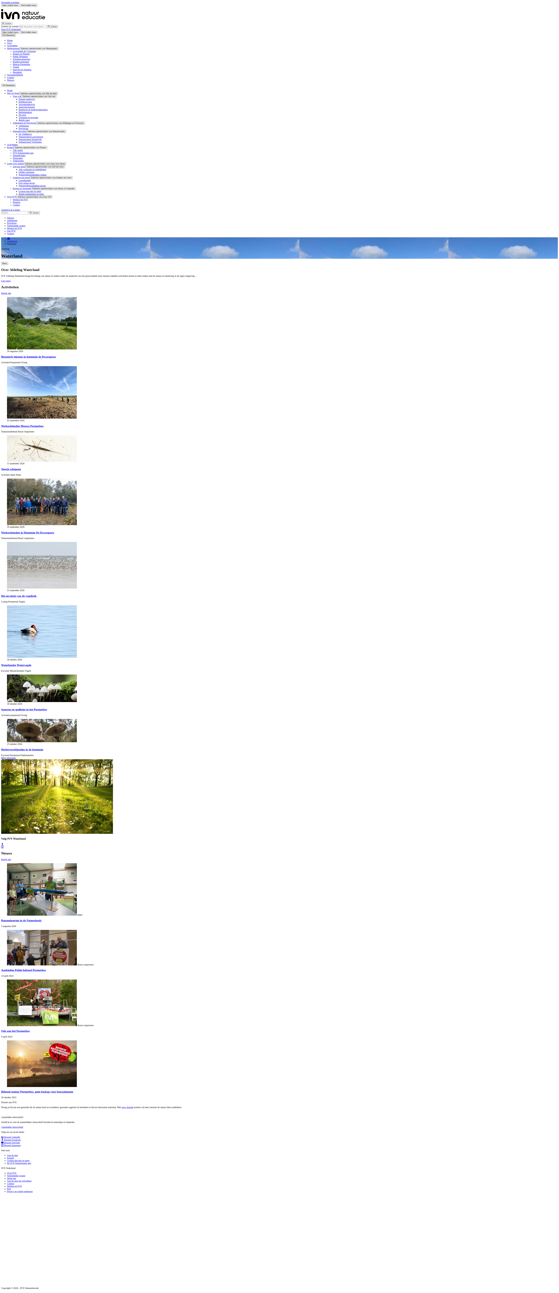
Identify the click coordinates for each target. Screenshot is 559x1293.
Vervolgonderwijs (27, 104)
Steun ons (11, 1178)
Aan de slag (12, 1155)
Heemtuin (17, 72)
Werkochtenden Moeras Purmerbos (22, 426)
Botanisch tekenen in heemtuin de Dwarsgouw (28, 356)
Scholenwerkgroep (21, 59)
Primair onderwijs (27, 99)
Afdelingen (24, 126)
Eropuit (10, 1158)
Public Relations (20, 56)
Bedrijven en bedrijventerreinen (33, 109)
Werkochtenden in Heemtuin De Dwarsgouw (27, 532)
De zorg (22, 115)
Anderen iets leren (21, 177)
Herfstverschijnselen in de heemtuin (22, 749)
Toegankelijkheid (15, 75)
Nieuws (10, 80)
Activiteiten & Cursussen (24, 51)
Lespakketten (25, 180)
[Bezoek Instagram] (2, 847)
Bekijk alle (6, 293)
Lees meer (6, 281)
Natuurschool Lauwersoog (31, 137)
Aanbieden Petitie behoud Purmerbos (23, 970)
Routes (10, 147)
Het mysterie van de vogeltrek (19, 596)
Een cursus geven (27, 183)
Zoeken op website (10, 26)
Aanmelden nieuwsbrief (12, 1127)
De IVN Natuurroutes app (19, 1163)
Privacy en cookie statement (20, 1191)
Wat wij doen (13, 93)
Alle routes (18, 150)
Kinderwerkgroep (21, 62)
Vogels (16, 67)
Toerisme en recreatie (28, 117)
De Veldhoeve (25, 134)
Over (9, 43)
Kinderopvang (25, 102)
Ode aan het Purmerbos (15, 1031)
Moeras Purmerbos (21, 64)
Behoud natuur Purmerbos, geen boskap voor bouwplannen (37, 1091)
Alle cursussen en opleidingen (32, 169)
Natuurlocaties (19, 131)
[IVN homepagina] (24, 20)
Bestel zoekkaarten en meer (31, 194)
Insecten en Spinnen (22, 69)
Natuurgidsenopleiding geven (32, 185)
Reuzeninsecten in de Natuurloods (21, 920)
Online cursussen (26, 172)
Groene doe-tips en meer (30, 191)
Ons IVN (11, 231)
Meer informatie (8, 758)
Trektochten (18, 161)
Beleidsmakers (25, 112)
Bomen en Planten (21, 54)
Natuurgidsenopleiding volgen (32, 175)
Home (10, 40)
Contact (10, 77)
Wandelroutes (19, 155)
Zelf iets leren (19, 166)
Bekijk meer (24, 120)
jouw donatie (127, 1107)
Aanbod (5, 210)
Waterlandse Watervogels (16, 665)
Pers (9, 1189)
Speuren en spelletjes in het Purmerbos (24, 709)
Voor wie (17, 96)
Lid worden (14, 210)
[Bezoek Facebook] (2, 844)
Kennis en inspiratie (22, 188)
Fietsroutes (18, 158)
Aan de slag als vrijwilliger (19, 1181)
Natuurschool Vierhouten (30, 142)
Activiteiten (12, 45)
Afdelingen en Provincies (24, 123)
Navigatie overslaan (10, 2)
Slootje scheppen (11, 469)
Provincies (23, 128)
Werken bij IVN (20, 199)
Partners (16, 202)
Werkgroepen (13, 48)
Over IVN (11, 197)
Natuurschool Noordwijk (30, 139)
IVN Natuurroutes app (23, 153)
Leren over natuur (15, 163)
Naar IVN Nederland (11, 29)
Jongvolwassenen (27, 107)
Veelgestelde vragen (16, 226)
